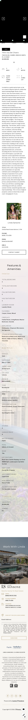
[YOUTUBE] (20, 695)
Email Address (6, 619)
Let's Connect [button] (14, 574)
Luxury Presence (18, 701)
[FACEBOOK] (7, 695)
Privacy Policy (7, 632)
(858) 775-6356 (7, 235)
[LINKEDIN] (16, 695)
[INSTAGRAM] (11, 695)
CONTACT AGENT (14, 252)
